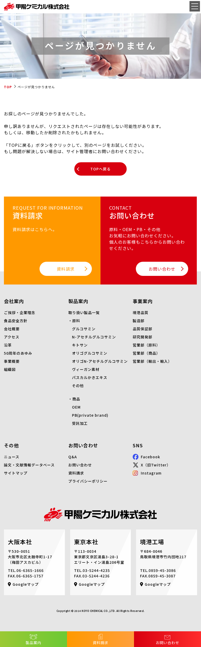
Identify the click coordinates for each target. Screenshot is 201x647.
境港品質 (140, 312)
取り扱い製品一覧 (84, 312)
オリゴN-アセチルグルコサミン (100, 361)
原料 (76, 320)
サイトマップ (15, 473)
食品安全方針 (15, 320)
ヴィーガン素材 (85, 369)
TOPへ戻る (100, 168)
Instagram (151, 473)
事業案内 (143, 301)
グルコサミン (84, 328)
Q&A (72, 456)
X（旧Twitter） (156, 464)
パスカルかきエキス (89, 377)
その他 (78, 385)
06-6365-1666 (30, 570)
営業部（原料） (146, 345)
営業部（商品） (146, 353)
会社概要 (12, 328)
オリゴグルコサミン (89, 353)
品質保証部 (142, 328)
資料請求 (100, 642)
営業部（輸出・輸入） (152, 361)
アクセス (11, 336)
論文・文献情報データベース (29, 464)
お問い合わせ (167, 642)
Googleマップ (26, 584)
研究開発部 (142, 336)
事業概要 (12, 361)
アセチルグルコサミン (96, 336)
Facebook (150, 456)
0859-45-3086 (162, 570)
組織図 (10, 369)
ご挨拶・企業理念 (19, 312)
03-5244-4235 (96, 570)
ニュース (11, 456)
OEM (76, 407)
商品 (76, 398)
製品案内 (33, 642)
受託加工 (80, 423)
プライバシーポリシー (88, 481)
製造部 (138, 320)
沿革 (8, 345)
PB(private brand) (90, 415)
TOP (8, 87)
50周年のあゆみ (18, 353)
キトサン (80, 345)
